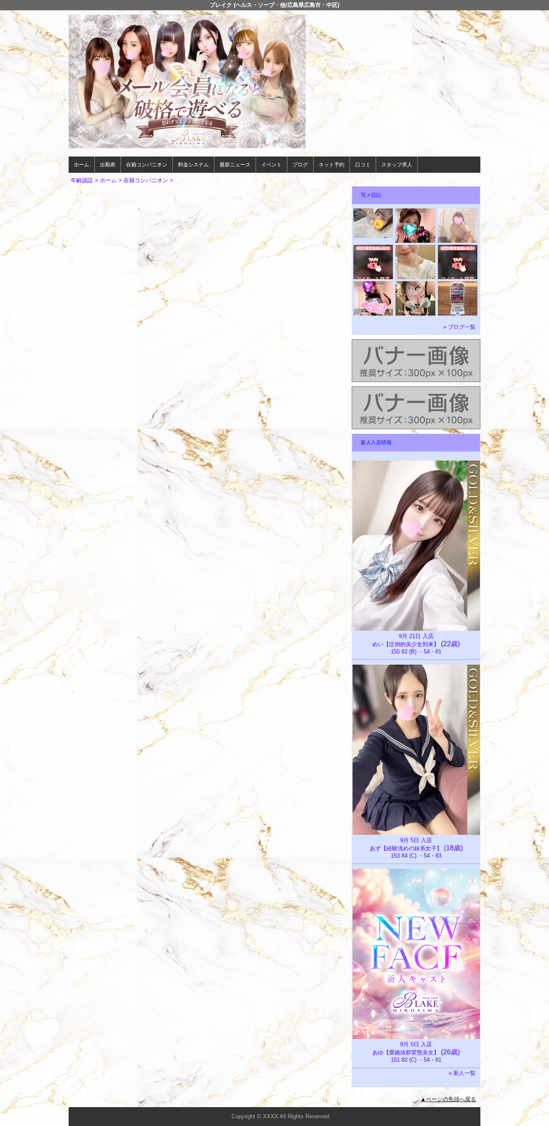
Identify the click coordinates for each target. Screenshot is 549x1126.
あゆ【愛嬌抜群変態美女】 (405, 1052)
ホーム (81, 165)
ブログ (300, 165)
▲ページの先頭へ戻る (448, 1099)
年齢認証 (82, 180)
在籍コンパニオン (146, 165)
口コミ (363, 165)
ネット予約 (331, 165)
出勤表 (107, 165)
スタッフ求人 (396, 165)
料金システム (193, 165)
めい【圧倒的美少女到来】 (405, 644)
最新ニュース (235, 165)
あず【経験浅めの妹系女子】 (406, 848)
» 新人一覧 (462, 1073)
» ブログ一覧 (459, 327)
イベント (271, 165)
